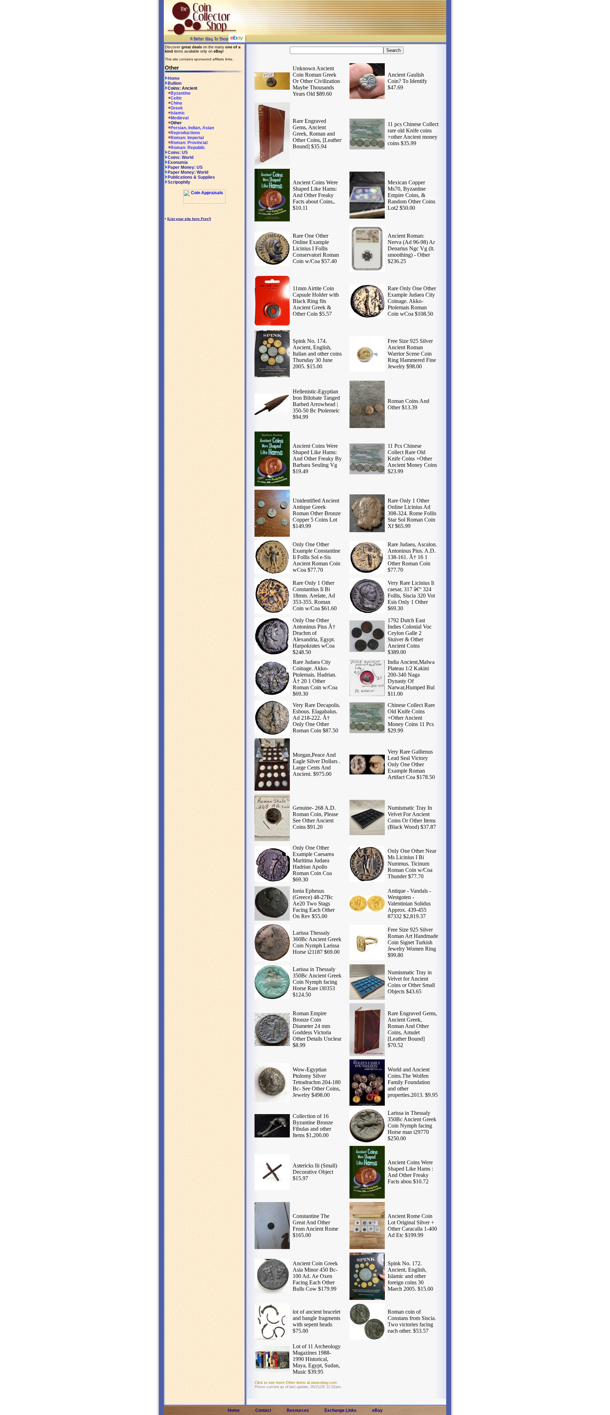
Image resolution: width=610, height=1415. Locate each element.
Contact (263, 1410)
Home (174, 78)
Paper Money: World (188, 172)
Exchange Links (340, 1410)
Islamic (178, 113)
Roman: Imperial (187, 137)
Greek (177, 108)
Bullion (174, 83)
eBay (377, 1410)
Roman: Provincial (189, 142)
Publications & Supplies (191, 177)
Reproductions (185, 132)
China (176, 103)
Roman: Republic (188, 147)
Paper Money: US (185, 167)
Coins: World (180, 157)
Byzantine (181, 93)
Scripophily (179, 182)
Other (176, 122)
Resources (298, 1410)
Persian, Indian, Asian (192, 127)
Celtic (176, 98)
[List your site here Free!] (189, 219)
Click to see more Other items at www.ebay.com (296, 1382)
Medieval (180, 117)
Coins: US (178, 152)
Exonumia (178, 162)
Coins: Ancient (182, 88)
